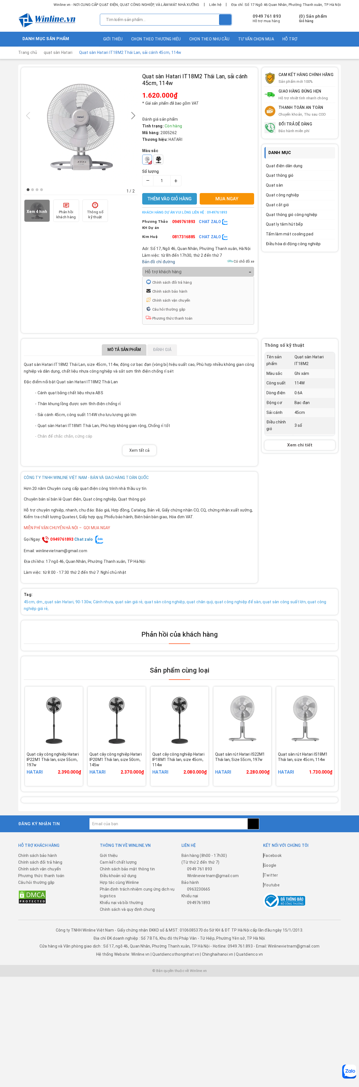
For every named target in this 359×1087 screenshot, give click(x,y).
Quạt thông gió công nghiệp (291, 214)
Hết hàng (62, 767)
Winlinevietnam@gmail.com (213, 875)
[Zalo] (349, 1072)
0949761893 (183, 221)
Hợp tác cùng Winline (119, 882)
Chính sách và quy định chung (127, 909)
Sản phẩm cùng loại (179, 670)
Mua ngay (124, 767)
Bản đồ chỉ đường (158, 262)
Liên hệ (215, 5)
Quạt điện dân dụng (284, 166)
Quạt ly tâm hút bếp (284, 224)
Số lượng (150, 171)
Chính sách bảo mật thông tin (127, 869)
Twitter (271, 875)
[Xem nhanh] (81, 764)
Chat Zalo (210, 221)
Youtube (272, 885)
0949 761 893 (267, 16)
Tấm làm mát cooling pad (289, 234)
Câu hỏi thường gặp (169, 309)
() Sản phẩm (313, 18)
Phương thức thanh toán (172, 318)
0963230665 (198, 889)
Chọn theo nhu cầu (209, 39)
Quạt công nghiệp (282, 195)
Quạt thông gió (280, 175)
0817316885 (183, 237)
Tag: (28, 594)
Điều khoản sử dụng (118, 875)
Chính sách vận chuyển (171, 300)
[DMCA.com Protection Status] (32, 896)
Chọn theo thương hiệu (156, 39)
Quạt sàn (274, 185)
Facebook (273, 855)
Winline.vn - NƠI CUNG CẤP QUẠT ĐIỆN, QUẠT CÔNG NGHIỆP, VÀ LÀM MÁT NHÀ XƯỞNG (126, 5)
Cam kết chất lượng (118, 862)
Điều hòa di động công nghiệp (293, 244)
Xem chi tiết (299, 445)
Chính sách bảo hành (169, 291)
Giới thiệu (113, 39)
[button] (28, 189)
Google (270, 865)
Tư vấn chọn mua (256, 39)
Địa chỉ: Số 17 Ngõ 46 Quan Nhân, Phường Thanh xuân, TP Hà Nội (286, 5)
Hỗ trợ (290, 39)
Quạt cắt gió (277, 205)
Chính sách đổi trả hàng (172, 282)
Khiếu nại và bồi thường (121, 902)
